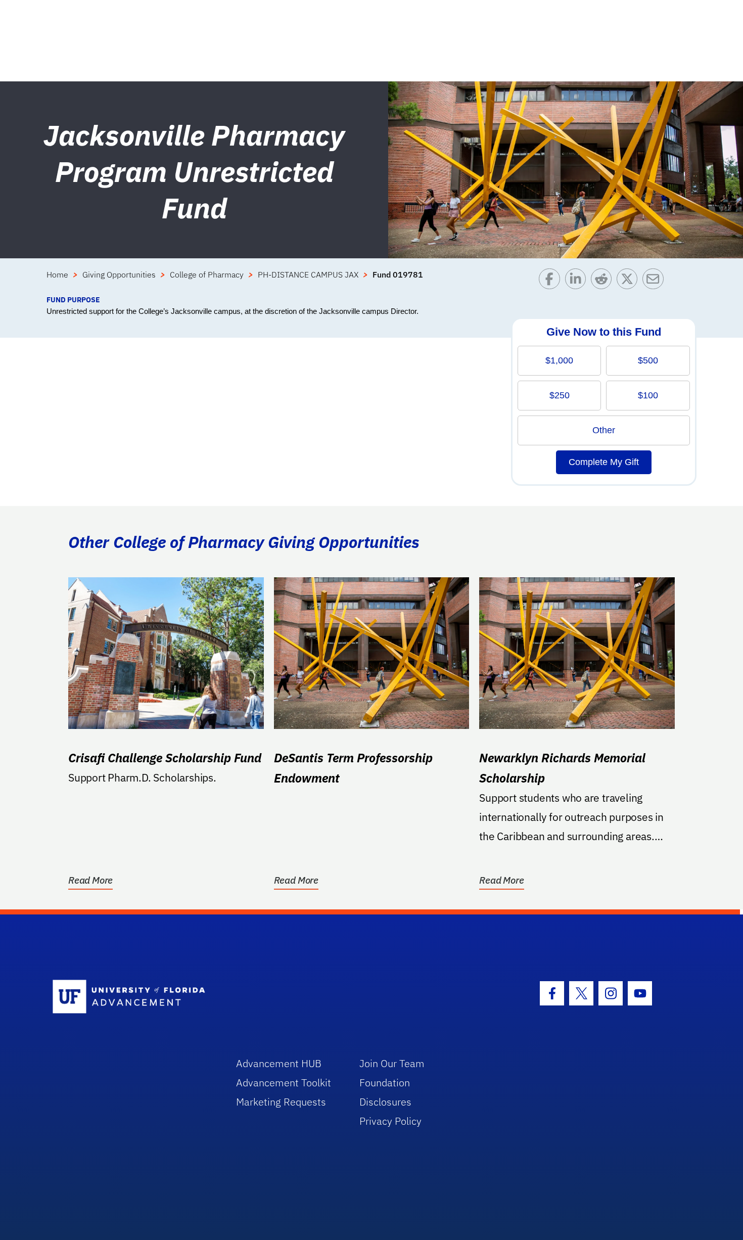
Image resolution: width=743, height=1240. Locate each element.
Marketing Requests (281, 1102)
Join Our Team (392, 1063)
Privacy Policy (390, 1121)
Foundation (384, 1082)
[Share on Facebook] (552, 281)
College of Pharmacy (207, 274)
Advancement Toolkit (283, 1082)
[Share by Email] (655, 281)
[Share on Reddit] (604, 281)
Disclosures (385, 1102)
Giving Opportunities (119, 274)
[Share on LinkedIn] (578, 281)
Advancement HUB (278, 1063)
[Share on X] (629, 281)
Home (57, 274)
